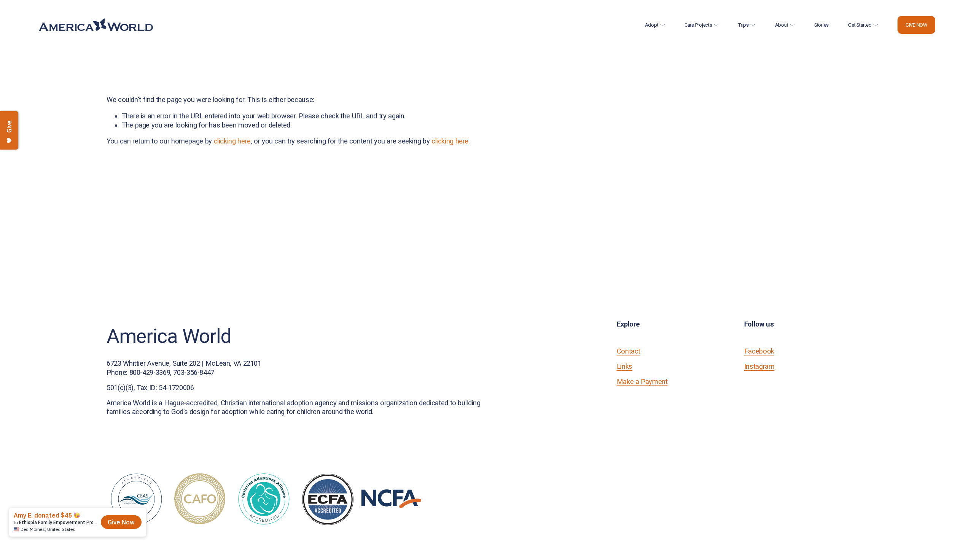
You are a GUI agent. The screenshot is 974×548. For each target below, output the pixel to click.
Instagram (759, 366)
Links (624, 366)
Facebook (759, 351)
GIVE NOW (916, 25)
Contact (628, 351)
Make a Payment (642, 382)
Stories (821, 25)
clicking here (232, 141)
